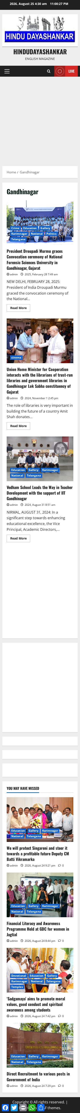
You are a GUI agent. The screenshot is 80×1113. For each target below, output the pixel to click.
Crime (15, 228)
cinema (16, 357)
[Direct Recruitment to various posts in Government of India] (40, 1045)
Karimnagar (19, 234)
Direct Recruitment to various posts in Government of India (38, 1076)
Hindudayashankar (40, 51)
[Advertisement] (40, 119)
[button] (7, 71)
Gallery (45, 228)
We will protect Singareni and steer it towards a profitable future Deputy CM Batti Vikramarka (38, 853)
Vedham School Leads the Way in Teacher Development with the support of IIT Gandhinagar (40, 458)
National (37, 234)
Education (30, 228)
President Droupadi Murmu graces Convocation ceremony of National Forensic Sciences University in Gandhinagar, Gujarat (40, 222)
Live (71, 71)
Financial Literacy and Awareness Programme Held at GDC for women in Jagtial (38, 928)
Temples (17, 987)
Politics (51, 234)
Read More (20, 309)
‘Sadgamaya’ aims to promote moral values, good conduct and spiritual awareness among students (36, 1004)
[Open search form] (48, 71)
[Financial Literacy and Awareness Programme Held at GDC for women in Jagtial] (40, 895)
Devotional (18, 976)
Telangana (18, 239)
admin (14, 274)
